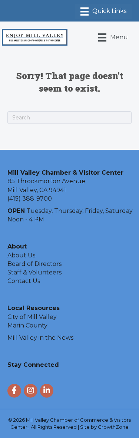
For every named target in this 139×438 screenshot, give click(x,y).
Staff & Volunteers (34, 272)
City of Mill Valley (32, 316)
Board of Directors (34, 263)
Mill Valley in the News (40, 337)
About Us (21, 255)
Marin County (27, 325)
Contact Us (23, 280)
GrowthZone (113, 427)
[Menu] (103, 11)
